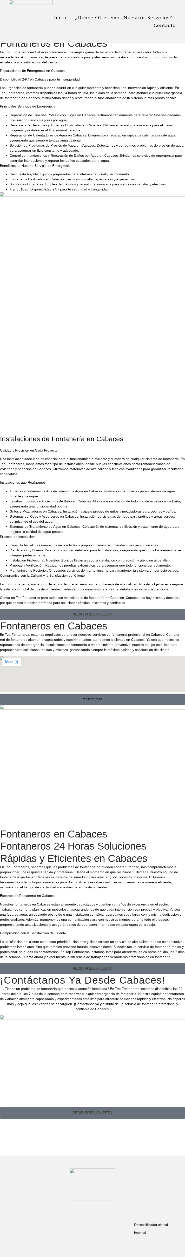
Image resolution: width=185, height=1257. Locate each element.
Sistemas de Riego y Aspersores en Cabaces (44, 516)
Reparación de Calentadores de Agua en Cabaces (48, 135)
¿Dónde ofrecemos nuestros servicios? (123, 17)
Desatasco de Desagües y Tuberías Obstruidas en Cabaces (55, 125)
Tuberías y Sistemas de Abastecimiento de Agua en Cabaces (56, 491)
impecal (140, 1233)
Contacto (165, 25)
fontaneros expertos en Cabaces (25, 877)
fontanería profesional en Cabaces (138, 634)
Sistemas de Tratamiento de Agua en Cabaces (45, 526)
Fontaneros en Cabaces (53, 626)
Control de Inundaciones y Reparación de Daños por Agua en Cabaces (64, 155)
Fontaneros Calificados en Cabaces (37, 179)
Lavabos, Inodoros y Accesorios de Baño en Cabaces (50, 501)
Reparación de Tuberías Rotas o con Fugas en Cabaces (53, 115)
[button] (92, 614)
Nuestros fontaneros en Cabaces (25, 904)
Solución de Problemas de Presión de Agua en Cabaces (52, 145)
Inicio (61, 17)
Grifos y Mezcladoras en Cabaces (35, 511)
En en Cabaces (24, 52)
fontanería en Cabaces (22, 98)
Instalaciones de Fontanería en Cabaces (61, 439)
